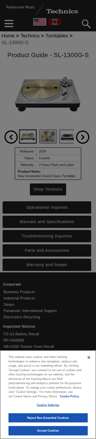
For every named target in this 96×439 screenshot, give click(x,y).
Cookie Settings (48, 405)
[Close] (89, 357)
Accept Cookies (48, 430)
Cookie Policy (69, 396)
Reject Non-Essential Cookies (48, 418)
